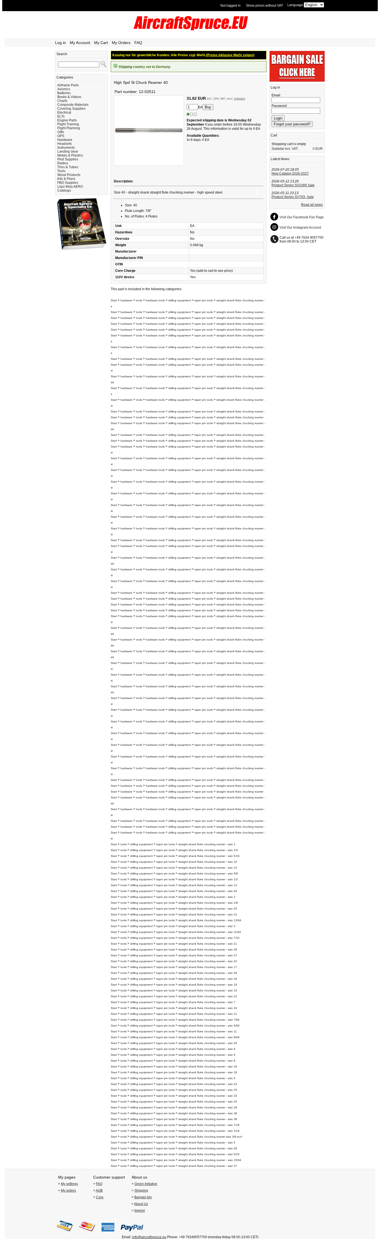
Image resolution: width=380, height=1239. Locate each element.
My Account (80, 42)
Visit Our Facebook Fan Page (302, 217)
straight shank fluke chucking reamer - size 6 (206, 1048)
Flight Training (68, 124)
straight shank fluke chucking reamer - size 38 (207, 1113)
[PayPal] (132, 1233)
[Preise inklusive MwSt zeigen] (230, 55)
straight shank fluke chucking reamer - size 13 (207, 885)
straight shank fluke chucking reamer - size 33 (207, 1095)
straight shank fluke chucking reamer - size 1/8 (208, 902)
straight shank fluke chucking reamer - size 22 (207, 961)
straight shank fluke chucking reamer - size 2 (206, 896)
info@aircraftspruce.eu (149, 1237)
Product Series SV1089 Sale (293, 185)
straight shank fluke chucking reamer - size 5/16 (209, 855)
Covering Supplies (71, 109)
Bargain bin (143, 1197)
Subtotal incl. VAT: (285, 149)
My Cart (101, 42)
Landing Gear (67, 151)
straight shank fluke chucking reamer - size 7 (206, 1002)
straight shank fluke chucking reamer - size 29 (207, 1107)
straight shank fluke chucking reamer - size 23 (207, 1084)
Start (114, 300)
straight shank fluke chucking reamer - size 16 (207, 984)
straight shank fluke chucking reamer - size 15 (207, 867)
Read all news (312, 205)
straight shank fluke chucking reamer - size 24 (207, 1008)
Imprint (139, 1211)
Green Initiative (145, 1184)
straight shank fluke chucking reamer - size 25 (207, 1101)
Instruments (66, 148)
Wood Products (68, 175)
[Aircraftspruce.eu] (190, 29)
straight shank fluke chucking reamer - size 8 (206, 1060)
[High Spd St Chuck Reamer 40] (149, 165)
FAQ (138, 42)
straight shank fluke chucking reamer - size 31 (207, 1013)
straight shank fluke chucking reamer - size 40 (207, 891)
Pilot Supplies (67, 159)
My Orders (121, 42)
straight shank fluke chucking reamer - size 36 (207, 949)
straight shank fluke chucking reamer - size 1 (206, 844)
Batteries (64, 93)
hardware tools (155, 300)
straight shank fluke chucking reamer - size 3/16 (209, 1130)
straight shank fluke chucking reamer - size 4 (206, 1078)
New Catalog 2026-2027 (290, 173)
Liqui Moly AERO (70, 187)
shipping (239, 98)
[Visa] (65, 1233)
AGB (99, 1190)
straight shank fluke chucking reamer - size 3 (206, 926)
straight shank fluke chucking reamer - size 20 (207, 908)
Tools (61, 171)
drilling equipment (179, 300)
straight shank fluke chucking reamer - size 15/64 (209, 1160)
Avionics (63, 89)
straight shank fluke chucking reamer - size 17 (207, 967)
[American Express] (108, 1233)
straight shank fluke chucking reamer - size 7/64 (209, 1019)
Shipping (141, 1190)
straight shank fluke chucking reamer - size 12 (207, 914)
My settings (69, 1184)
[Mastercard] (87, 1233)
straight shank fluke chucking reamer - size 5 (206, 1142)
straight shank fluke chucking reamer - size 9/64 (209, 1037)
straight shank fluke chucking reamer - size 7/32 (209, 937)
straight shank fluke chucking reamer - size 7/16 (209, 1124)
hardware (126, 300)
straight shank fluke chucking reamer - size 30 (207, 1043)
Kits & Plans (66, 179)
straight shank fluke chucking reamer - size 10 (207, 861)
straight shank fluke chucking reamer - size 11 (207, 1031)
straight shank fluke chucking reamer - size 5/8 (208, 873)
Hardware (64, 140)
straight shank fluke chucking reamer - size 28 (207, 1148)
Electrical (64, 112)
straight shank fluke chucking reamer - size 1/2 (208, 879)
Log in (60, 42)
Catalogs (64, 190)
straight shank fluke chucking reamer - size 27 (207, 1165)
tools (139, 300)
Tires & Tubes (67, 167)
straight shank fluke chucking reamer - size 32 (207, 996)
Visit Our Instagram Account (300, 227)
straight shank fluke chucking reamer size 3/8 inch (210, 1136)
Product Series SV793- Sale (293, 197)
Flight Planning (68, 128)
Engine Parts (67, 120)
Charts (62, 101)
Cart (274, 135)
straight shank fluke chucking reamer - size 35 (207, 1089)
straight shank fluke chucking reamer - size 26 (207, 972)
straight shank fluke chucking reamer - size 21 (207, 943)
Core (99, 1197)
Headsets (64, 144)
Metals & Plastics (70, 155)
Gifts (60, 132)
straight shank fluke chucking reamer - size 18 (207, 1066)
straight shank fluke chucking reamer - (240, 312)
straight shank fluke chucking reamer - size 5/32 (209, 1154)
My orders (68, 1190)
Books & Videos (69, 97)
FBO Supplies (67, 183)
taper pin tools (203, 300)
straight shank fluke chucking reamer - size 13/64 (209, 920)
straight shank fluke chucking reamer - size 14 (207, 990)
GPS (60, 136)
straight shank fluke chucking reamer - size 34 (207, 978)
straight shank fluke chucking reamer (239, 417)
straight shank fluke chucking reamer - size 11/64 (209, 931)
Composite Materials (72, 105)
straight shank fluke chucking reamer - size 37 (207, 955)
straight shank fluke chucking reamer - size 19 (207, 1072)
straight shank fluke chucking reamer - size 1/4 (208, 850)
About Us (141, 1204)
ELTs (61, 116)
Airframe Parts (68, 85)
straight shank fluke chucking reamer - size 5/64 (209, 1025)
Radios (62, 163)
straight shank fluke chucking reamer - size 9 (206, 1054)
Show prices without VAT (264, 6)
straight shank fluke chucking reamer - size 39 (207, 1119)
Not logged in (230, 6)
